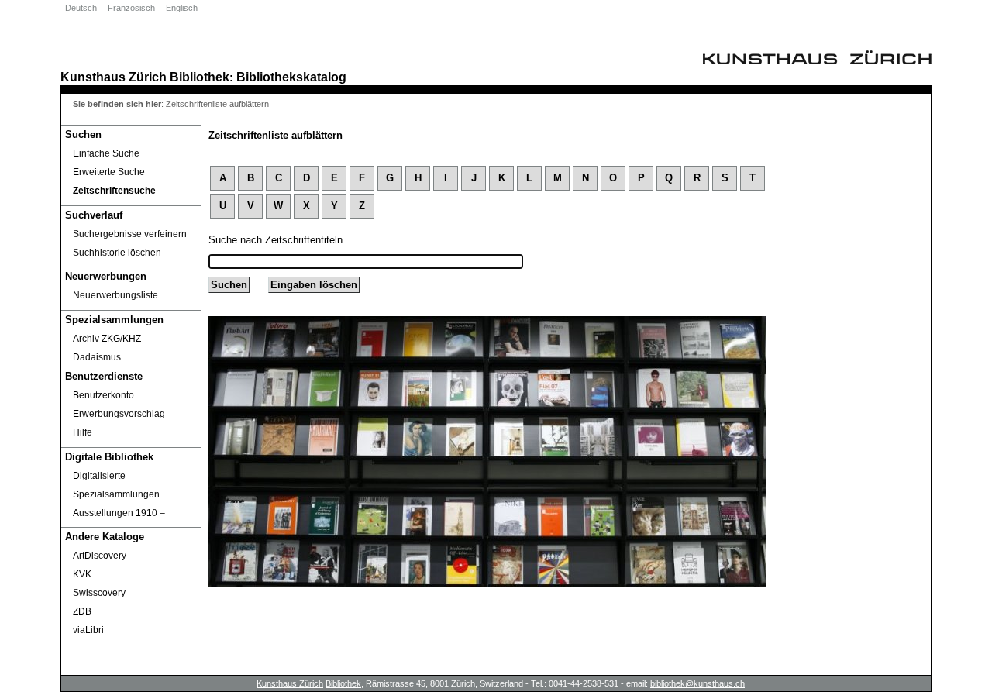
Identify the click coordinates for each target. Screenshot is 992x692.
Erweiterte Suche (109, 172)
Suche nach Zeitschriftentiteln (275, 240)
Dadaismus (97, 357)
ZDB (82, 611)
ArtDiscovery (99, 555)
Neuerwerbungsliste (115, 295)
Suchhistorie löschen (117, 252)
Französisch (131, 7)
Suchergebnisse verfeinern (130, 234)
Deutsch (81, 7)
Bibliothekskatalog (291, 77)
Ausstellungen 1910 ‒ (119, 513)
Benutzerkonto (103, 395)
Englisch (182, 7)
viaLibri (88, 630)
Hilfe (82, 432)
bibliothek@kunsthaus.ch (697, 683)
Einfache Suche (106, 153)
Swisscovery (99, 592)
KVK (82, 574)
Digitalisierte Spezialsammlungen (116, 485)
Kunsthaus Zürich (113, 77)
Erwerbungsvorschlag (119, 413)
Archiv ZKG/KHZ (107, 338)
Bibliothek (199, 77)
